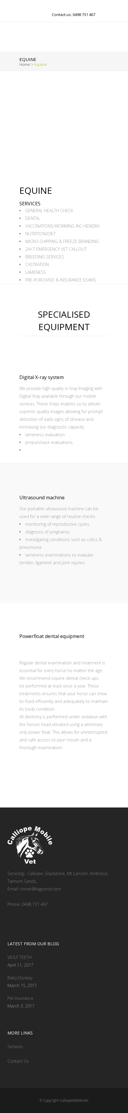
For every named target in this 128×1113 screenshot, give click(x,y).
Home (24, 64)
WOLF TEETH (19, 957)
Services (15, 1046)
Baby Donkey (19, 978)
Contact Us (18, 1061)
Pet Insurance (20, 998)
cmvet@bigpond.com (40, 889)
